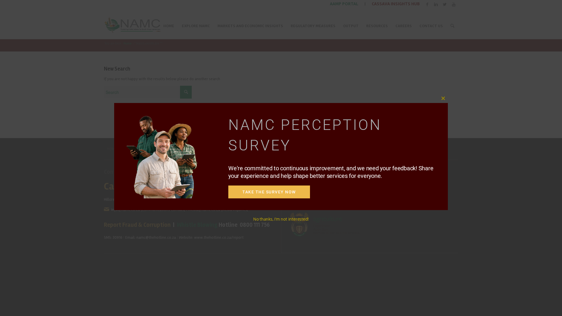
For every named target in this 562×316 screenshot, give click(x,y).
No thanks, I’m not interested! (281, 219)
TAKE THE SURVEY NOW (269, 192)
